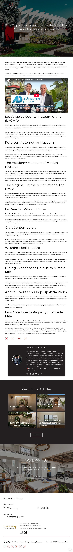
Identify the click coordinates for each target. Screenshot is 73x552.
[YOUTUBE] (16, 546)
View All (36, 434)
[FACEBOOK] (5, 546)
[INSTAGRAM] (8, 546)
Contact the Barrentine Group (50, 331)
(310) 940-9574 (32, 370)
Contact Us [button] (36, 476)
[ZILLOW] (20, 546)
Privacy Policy (63, 542)
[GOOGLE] (24, 546)
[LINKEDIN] (12, 546)
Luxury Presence (37, 542)
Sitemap (44, 528)
